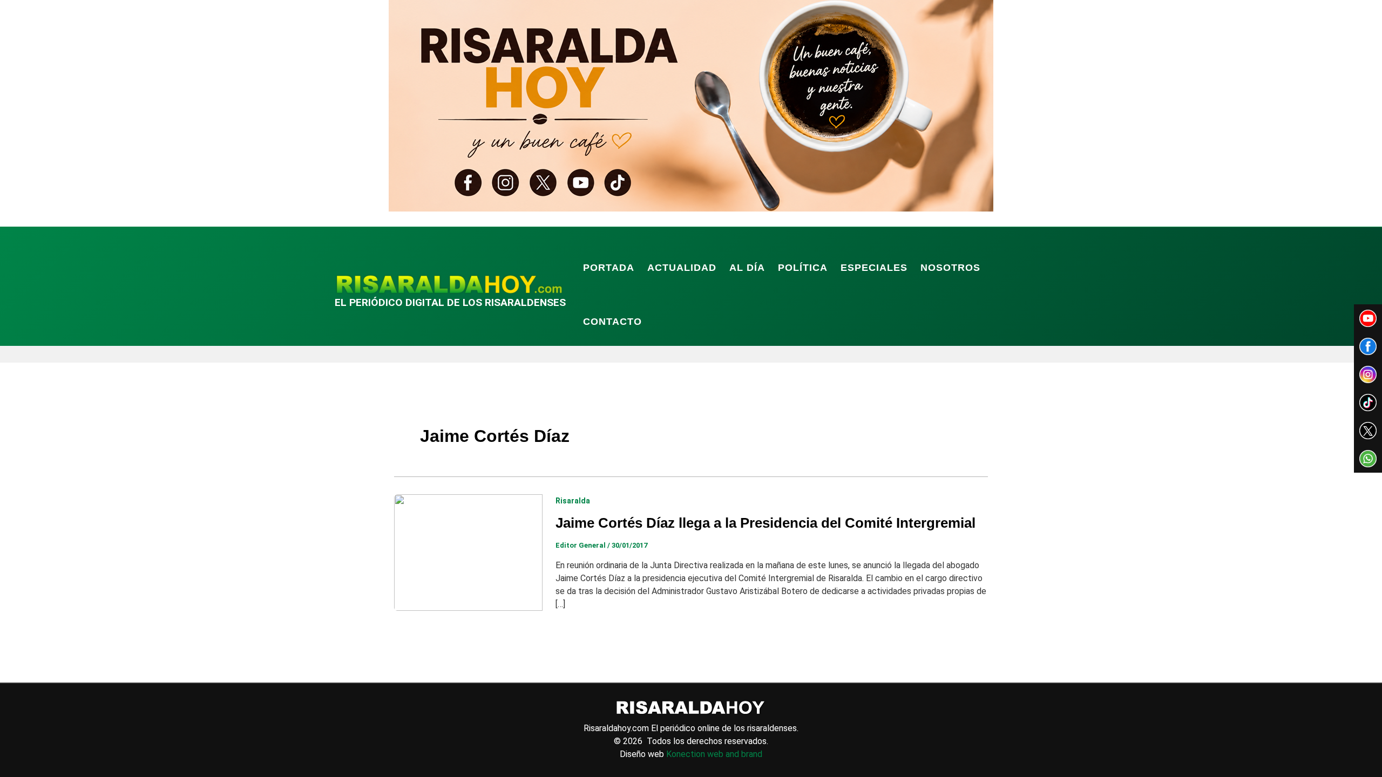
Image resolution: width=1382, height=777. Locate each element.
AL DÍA (747, 267)
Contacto (612, 321)
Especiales (874, 267)
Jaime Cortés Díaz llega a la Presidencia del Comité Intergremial (765, 523)
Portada (608, 267)
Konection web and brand (714, 754)
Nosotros (950, 267)
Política (803, 267)
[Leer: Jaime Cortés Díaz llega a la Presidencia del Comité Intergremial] (468, 552)
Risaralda (572, 500)
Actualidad (681, 267)
